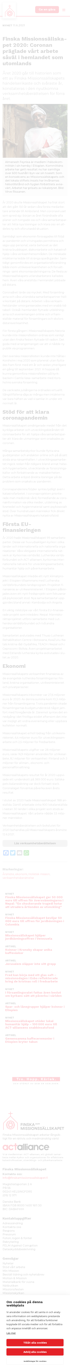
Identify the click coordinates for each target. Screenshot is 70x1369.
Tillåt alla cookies (35, 1342)
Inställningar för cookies (35, 1361)
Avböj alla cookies (35, 1351)
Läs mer (11, 1333)
